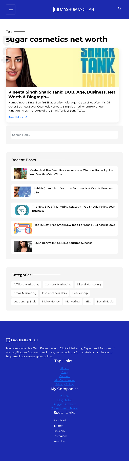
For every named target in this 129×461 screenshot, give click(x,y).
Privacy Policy (64, 384)
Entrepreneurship (54, 293)
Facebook (60, 420)
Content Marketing (58, 284)
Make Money (51, 301)
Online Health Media (64, 408)
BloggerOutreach (64, 404)
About (64, 368)
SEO (88, 301)
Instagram (60, 436)
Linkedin (59, 431)
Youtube (59, 441)
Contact (64, 376)
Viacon (64, 396)
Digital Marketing (89, 284)
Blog (64, 372)
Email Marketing (25, 293)
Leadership (80, 293)
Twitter (58, 425)
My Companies (64, 380)
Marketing (72, 301)
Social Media (105, 301)
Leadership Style (25, 301)
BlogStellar (64, 400)
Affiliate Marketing (26, 284)
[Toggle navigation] (10, 9)
